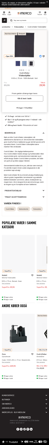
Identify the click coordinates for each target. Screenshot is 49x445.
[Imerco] (24, 13)
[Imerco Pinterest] (27, 429)
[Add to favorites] (43, 56)
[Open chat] (4, 20)
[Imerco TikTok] (24, 429)
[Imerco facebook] (17, 429)
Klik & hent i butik (25, 98)
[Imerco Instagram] (21, 429)
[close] (47, 2)
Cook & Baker (10, 209)
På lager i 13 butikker (24, 108)
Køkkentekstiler (23, 209)
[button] (24, 73)
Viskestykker (19, 27)
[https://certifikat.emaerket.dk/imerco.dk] (45, 441)
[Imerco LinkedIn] (31, 429)
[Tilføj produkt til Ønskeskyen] (40, 56)
